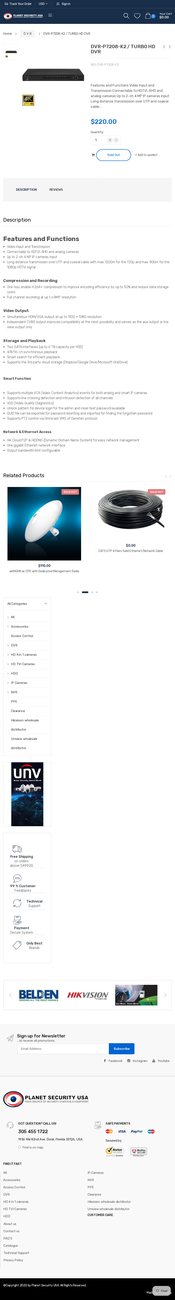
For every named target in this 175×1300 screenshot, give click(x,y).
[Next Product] (169, 47)
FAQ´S (7, 1238)
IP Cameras (96, 1173)
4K (5, 1173)
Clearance (18, 711)
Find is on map (32, 1147)
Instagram (140, 1061)
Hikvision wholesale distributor (25, 724)
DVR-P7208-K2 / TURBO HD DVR (123, 49)
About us (9, 1224)
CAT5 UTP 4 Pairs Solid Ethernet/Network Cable (130, 551)
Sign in (66, 4)
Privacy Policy (13, 1260)
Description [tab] (26, 190)
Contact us (11, 1231)
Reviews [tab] (56, 190)
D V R (27, 34)
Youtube (163, 1061)
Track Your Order (20, 4)
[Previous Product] (164, 47)
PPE (14, 701)
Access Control (22, 636)
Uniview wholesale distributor (24, 743)
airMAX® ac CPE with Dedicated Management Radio (44, 571)
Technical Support (16, 1253)
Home (7, 34)
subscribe (122, 1049)
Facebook (115, 1061)
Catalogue (10, 1246)
